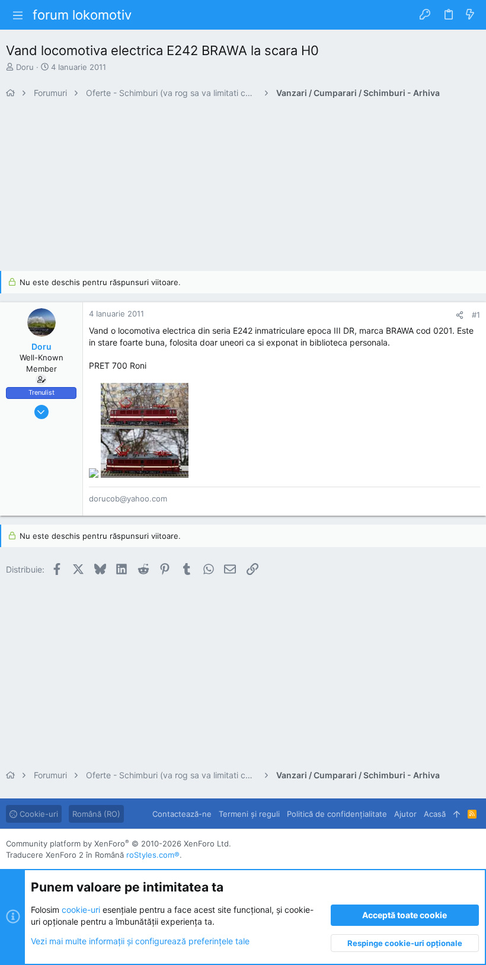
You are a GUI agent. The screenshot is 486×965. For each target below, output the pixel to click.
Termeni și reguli (249, 814)
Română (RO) (96, 814)
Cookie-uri (37, 814)
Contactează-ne (182, 814)
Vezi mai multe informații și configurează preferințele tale (140, 941)
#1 (476, 314)
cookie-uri (81, 910)
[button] (18, 14)
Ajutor (405, 814)
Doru (25, 67)
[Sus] (456, 814)
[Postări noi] (470, 15)
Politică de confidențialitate (337, 814)
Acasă (435, 814)
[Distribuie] (460, 315)
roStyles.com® (153, 854)
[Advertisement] (243, 188)
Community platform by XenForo (118, 843)
